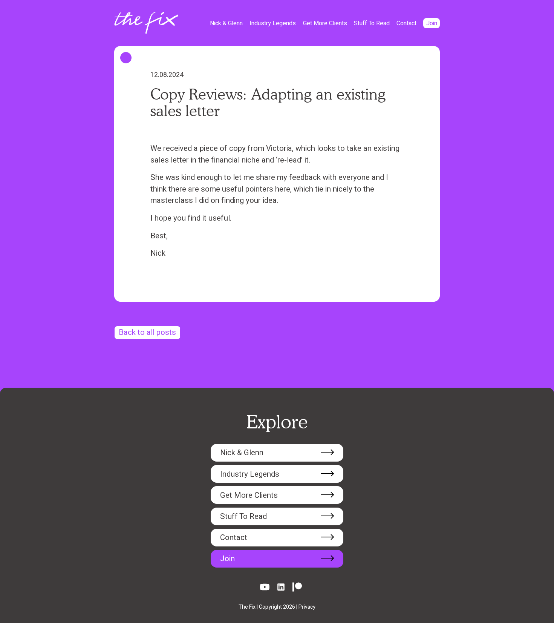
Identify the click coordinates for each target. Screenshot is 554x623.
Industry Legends (272, 23)
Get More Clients (325, 23)
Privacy (306, 607)
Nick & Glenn (226, 23)
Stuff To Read (372, 23)
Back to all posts (147, 332)
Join (431, 23)
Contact (406, 23)
